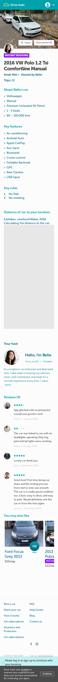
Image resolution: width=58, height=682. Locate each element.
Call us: (41, 655)
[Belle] (11, 357)
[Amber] (7, 405)
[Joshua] (7, 475)
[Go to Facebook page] (31, 644)
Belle (38, 74)
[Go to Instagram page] (37, 644)
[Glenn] (7, 429)
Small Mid (23, 74)
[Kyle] (7, 456)
